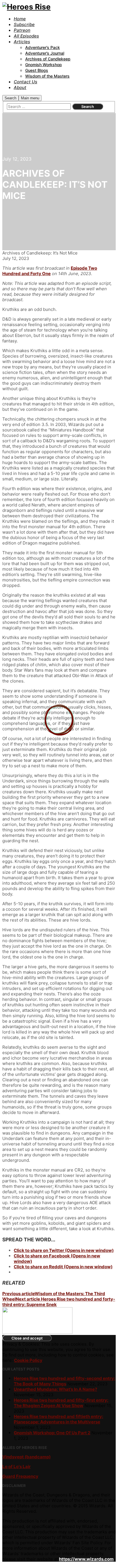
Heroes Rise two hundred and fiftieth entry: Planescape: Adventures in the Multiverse (58, 1419)
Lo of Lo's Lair (16, 1466)
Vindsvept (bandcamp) (26, 1457)
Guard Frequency (20, 1476)
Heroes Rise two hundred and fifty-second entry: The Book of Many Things (64, 1381)
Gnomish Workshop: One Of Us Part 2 (52, 1432)
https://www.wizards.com (86, 1559)
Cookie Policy (28, 1360)
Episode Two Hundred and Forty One (49, 270)
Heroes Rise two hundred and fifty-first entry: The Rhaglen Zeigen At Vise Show (61, 1402)
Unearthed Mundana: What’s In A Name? (55, 1389)
